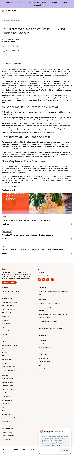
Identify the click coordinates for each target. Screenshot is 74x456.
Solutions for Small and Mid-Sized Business (52, 291)
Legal (16, 449)
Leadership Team (7, 382)
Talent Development (8, 309)
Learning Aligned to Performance (49, 303)
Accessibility (6, 422)
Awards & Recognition (9, 418)
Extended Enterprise (8, 338)
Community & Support (45, 276)
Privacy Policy (23, 450)
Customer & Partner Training (47, 332)
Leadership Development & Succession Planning (54, 314)
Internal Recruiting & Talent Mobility (50, 328)
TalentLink (5, 356)
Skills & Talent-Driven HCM (47, 295)
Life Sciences (42, 355)
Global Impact (6, 414)
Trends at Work (15, 21)
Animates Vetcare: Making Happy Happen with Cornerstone (24, 230)
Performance (6, 324)
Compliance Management (47, 307)
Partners (5, 411)
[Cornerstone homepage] (19, 269)
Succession (5, 320)
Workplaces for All (44, 336)
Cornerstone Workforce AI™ (11, 291)
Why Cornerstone (7, 379)
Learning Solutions (8, 331)
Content (4, 342)
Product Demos (7, 432)
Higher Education (44, 362)
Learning (5, 334)
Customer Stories (7, 389)
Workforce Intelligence (9, 302)
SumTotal (5, 352)
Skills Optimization (8, 306)
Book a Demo (9, 282)
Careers (4, 407)
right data (46, 168)
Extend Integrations (8, 367)
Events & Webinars (8, 436)
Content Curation (44, 318)
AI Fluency (41, 310)
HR (3, 327)
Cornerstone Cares (8, 400)
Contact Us (41, 273)
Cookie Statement (33, 450)
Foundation (5, 396)
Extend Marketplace (8, 370)
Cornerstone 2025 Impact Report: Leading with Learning (23, 192)
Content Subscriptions (9, 345)
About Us (5, 393)
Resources (5, 21)
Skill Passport (6, 359)
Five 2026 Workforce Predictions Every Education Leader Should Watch (28, 245)
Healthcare (42, 351)
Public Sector (42, 344)
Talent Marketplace (8, 313)
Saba (3, 349)
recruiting (22, 146)
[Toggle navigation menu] (69, 10)
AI (2, 295)
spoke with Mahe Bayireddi (31, 81)
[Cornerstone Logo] (9, 10)
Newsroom (5, 404)
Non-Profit (41, 369)
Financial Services (44, 347)
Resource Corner (7, 428)
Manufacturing (43, 358)
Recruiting (5, 316)
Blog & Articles (7, 439)
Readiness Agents (8, 299)
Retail (40, 365)
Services (4, 363)
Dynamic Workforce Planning (47, 321)
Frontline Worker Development (48, 325)
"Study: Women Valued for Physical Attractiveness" (22, 71)
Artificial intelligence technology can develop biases (22, 112)
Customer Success (8, 386)
